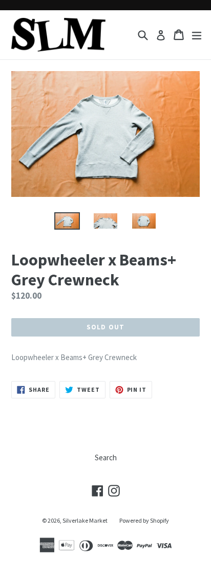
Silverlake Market (85, 520)
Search (106, 457)
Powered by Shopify (144, 520)
